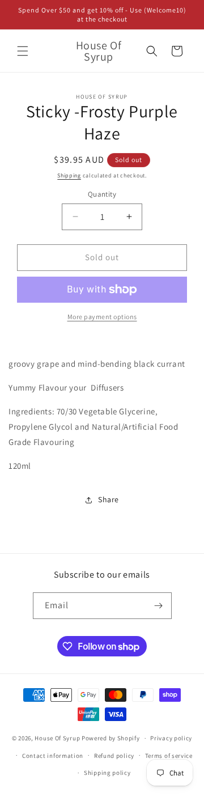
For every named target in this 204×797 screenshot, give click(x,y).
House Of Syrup (57, 738)
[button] (22, 51)
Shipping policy (107, 773)
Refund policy (114, 756)
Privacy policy (171, 738)
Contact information (52, 756)
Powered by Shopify (111, 738)
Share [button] (108, 499)
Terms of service (169, 756)
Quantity (102, 194)
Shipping (69, 175)
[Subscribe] (158, 605)
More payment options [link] (102, 316)
